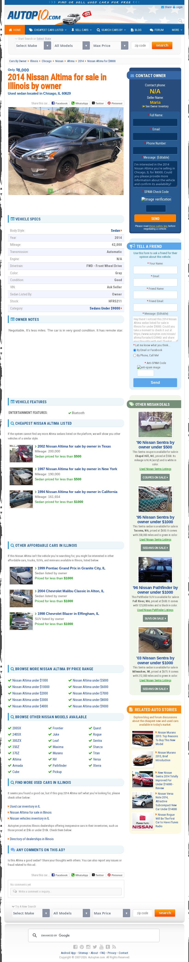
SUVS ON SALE (154, 618)
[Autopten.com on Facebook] (75, 947)
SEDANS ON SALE (154, 548)
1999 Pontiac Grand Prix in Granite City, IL (71, 568)
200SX (16, 728)
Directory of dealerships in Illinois (32, 839)
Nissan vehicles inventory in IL (30, 818)
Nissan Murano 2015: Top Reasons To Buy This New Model (167, 738)
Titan (96, 753)
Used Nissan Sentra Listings (155, 469)
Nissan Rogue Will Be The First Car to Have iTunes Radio (167, 820)
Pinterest (117, 103)
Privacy (112, 953)
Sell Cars (82, 30)
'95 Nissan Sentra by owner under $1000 (155, 519)
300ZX (16, 741)
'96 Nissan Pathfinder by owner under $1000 (155, 590)
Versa (97, 759)
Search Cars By (112, 30)
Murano (58, 753)
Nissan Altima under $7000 (90, 693)
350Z (15, 747)
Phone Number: (155, 143)
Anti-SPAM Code (155, 363)
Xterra (97, 766)
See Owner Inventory (156, 106)
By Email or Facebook (149, 350)
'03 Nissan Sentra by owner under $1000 (155, 660)
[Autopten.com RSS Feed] (114, 947)
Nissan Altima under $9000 (90, 706)
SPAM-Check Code (155, 192)
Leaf (56, 741)
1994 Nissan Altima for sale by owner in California (77, 492)
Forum (159, 30)
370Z (15, 753)
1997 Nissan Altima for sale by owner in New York (77, 469)
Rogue (97, 734)
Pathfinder (60, 766)
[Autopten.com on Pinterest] (82, 947)
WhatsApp (81, 103)
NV (55, 759)
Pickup (57, 772)
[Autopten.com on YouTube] (101, 947)
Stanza (98, 747)
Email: (155, 129)
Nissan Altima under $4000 (30, 706)
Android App (68, 953)
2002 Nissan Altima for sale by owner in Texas (74, 446)
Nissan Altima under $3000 (30, 700)
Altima (16, 759)
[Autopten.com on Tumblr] (108, 947)
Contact (123, 953)
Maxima (58, 747)
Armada (17, 766)
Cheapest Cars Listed (48, 30)
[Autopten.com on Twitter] (95, 947)
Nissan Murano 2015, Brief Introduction (166, 756)
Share (168, 7)
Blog (138, 30)
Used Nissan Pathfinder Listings (155, 610)
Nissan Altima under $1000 (30, 680)
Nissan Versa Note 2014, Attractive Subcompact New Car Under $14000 (166, 801)
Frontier (58, 728)
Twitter (99, 103)
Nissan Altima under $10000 (31, 687)
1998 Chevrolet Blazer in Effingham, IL (68, 614)
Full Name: (155, 115)
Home (17, 30)
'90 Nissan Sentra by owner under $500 (155, 444)
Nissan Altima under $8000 (90, 700)
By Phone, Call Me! (147, 355)
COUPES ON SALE (154, 477)
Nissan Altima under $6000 (90, 687)
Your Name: (155, 263)
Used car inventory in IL (25, 806)
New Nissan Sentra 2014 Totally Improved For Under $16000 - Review (167, 780)
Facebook (62, 103)
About (94, 953)
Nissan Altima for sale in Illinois (31, 812)
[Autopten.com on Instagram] (88, 947)
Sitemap (83, 953)
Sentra (97, 741)
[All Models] (71, 45)
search (162, 45)
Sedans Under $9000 (105, 308)
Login (179, 7)
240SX (16, 734)
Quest (97, 728)
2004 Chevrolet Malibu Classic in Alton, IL (71, 591)
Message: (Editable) (155, 157)
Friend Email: (155, 301)
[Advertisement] (66, 203)
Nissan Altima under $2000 (30, 693)
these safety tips (158, 226)
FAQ (102, 953)
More (175, 30)
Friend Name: (155, 288)
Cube (15, 772)
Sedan (115, 230)
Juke (56, 734)
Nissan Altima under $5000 (90, 680)
